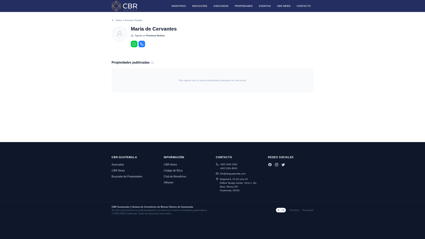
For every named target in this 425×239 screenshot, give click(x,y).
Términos (294, 210)
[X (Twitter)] (283, 165)
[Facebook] (270, 165)
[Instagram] (277, 165)
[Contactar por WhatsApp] (134, 44)
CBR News (284, 6)
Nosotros (179, 6)
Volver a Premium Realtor (129, 20)
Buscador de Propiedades (127, 176)
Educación (199, 6)
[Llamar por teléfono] (141, 44)
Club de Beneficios (175, 176)
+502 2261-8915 (228, 168)
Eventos (265, 6)
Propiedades (244, 6)
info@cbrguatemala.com (233, 173)
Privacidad (307, 210)
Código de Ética (173, 170)
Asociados (220, 6)
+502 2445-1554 (228, 164)
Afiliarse (168, 182)
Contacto (304, 6)
